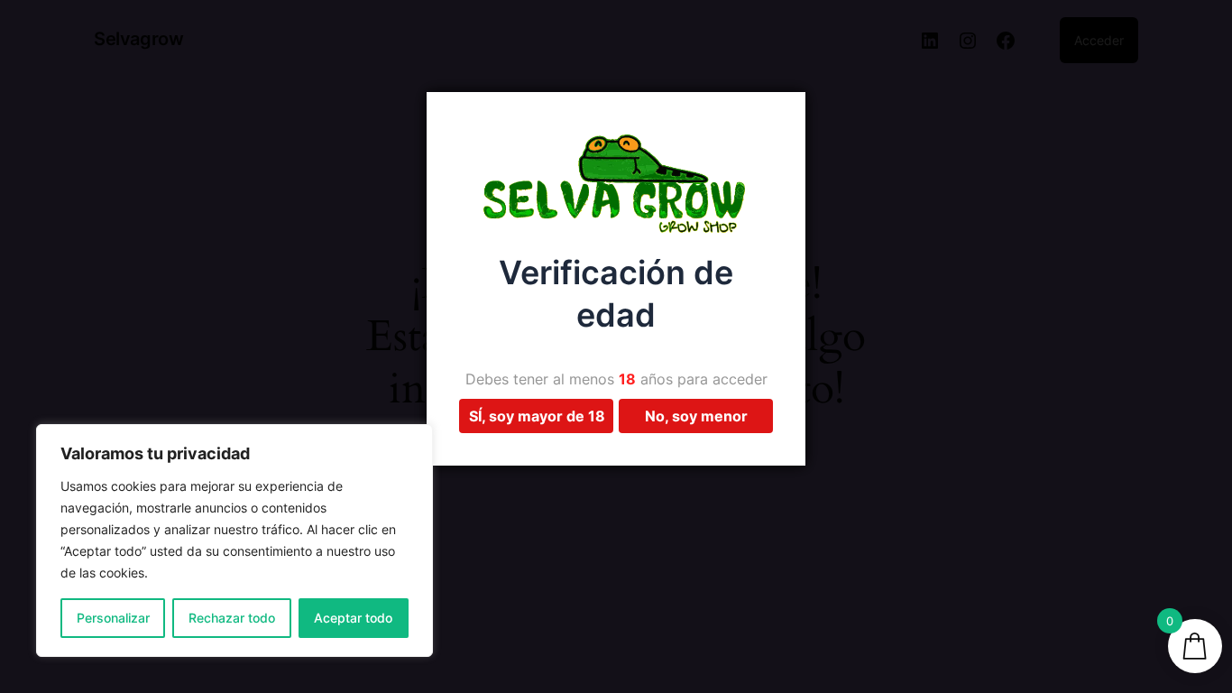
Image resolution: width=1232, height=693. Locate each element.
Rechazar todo (231, 617)
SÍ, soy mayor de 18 (537, 416)
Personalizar (113, 617)
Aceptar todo (353, 617)
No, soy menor (696, 416)
